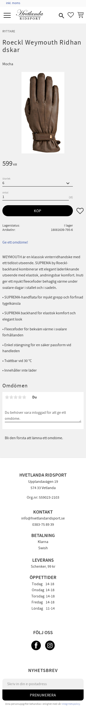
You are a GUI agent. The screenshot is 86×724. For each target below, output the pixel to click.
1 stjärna (7, 397)
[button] (8, 16)
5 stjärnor (24, 397)
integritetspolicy (71, 704)
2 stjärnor (11, 397)
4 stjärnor (20, 397)
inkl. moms (13, 3)
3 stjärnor (15, 397)
